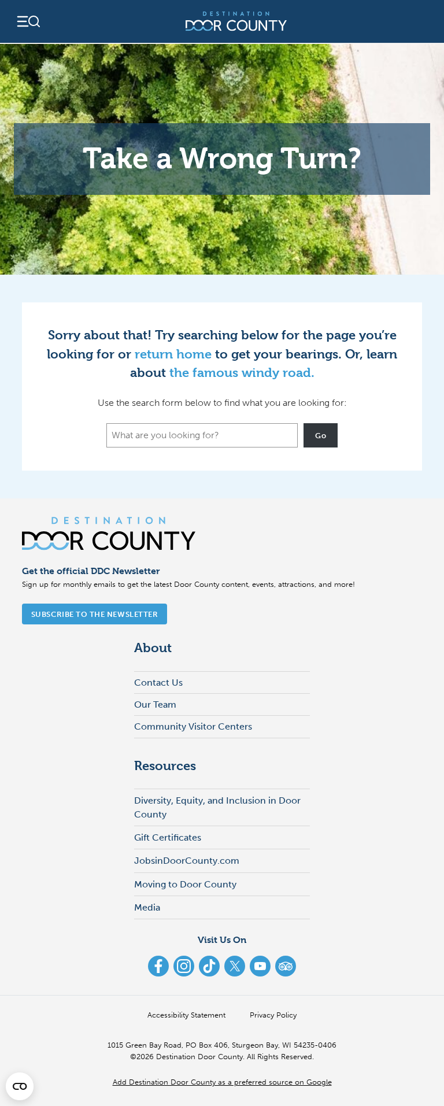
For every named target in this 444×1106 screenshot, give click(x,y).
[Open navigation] (28, 21)
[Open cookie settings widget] (20, 1086)
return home (173, 353)
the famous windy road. (241, 372)
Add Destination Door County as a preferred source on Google (222, 1081)
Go (320, 435)
